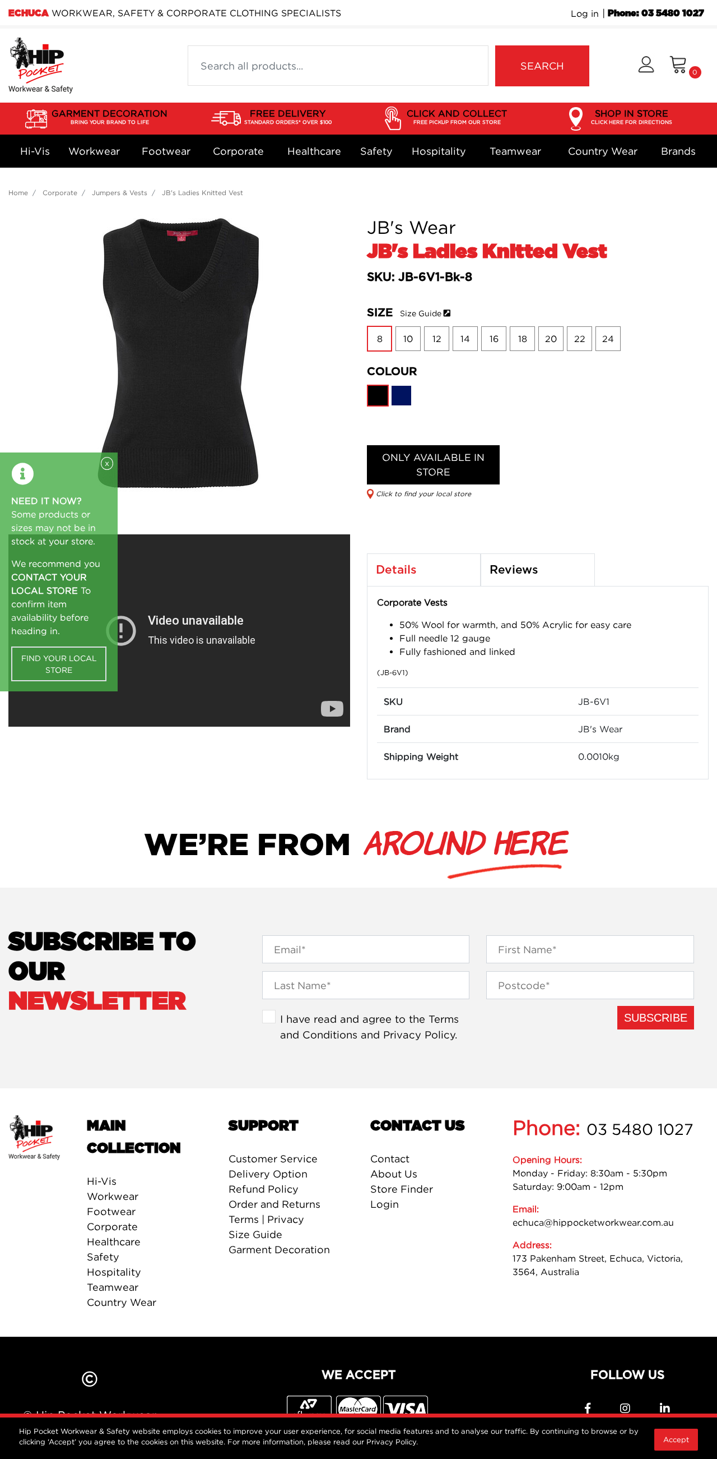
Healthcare (314, 151)
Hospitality (439, 151)
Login (384, 1204)
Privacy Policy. (392, 1442)
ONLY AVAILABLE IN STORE (433, 464)
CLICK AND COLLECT (457, 116)
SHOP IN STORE (631, 116)
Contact (389, 1158)
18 (522, 339)
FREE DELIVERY (288, 116)
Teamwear (515, 151)
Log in (585, 13)
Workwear (94, 151)
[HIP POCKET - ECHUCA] (40, 64)
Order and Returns (274, 1204)
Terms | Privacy (266, 1219)
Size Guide (420, 313)
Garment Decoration (279, 1249)
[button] (646, 65)
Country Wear (602, 151)
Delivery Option (268, 1174)
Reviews (514, 570)
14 (465, 339)
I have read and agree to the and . (369, 1026)
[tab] (424, 570)
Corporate (238, 151)
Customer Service (273, 1158)
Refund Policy (264, 1189)
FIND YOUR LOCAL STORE (59, 664)
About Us (393, 1174)
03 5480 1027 (639, 1129)
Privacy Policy (419, 1034)
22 (579, 339)
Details (396, 570)
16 (494, 339)
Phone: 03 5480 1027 (656, 13)
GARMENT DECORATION (109, 116)
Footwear (166, 151)
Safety (376, 151)
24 (608, 339)
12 (436, 339)
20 (551, 339)
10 (408, 339)
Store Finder (401, 1189)
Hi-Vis (35, 151)
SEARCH (542, 66)
